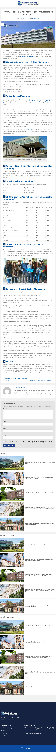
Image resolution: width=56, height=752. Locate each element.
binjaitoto (28, 748)
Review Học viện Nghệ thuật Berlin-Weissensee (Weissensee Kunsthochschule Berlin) (39, 524)
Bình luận (5, 408)
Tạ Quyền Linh (35, 18)
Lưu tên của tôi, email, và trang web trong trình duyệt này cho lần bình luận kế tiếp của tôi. (28, 441)
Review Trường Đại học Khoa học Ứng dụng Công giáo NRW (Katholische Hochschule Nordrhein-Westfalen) (38, 493)
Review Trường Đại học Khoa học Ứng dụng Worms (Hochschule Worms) (39, 463)
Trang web (6, 435)
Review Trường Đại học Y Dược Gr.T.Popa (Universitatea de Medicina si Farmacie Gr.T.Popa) (38, 478)
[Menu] (2, 3)
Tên (4, 421)
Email (5, 428)
